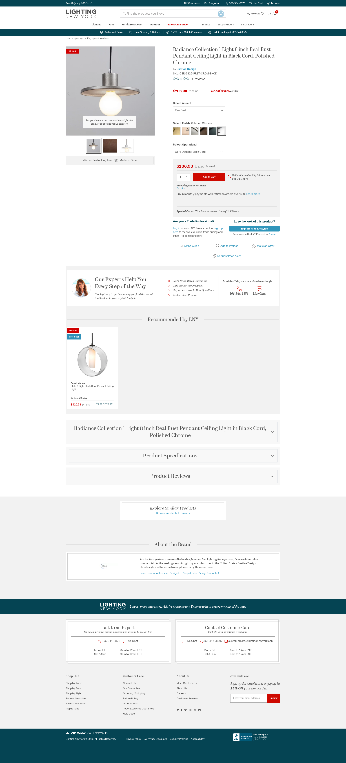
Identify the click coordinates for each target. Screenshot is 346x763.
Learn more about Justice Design (159, 573)
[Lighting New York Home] (81, 14)
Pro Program (211, 3)
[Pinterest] (178, 710)
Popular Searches (76, 698)
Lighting (78, 38)
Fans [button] (111, 24)
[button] (273, 3)
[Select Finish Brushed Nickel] (195, 131)
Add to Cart (209, 177)
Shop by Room (74, 683)
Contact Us (129, 683)
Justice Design (186, 69)
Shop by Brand (74, 688)
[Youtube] (195, 710)
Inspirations (72, 708)
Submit (274, 698)
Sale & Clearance (75, 703)
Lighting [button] (96, 24)
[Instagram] (190, 710)
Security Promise (179, 739)
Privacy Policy (133, 739)
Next (152, 93)
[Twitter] (185, 710)
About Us (182, 688)
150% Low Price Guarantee (138, 708)
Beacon (272, 234)
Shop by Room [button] (226, 24)
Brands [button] (206, 24)
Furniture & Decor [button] (132, 24)
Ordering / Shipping (134, 693)
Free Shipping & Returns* (79, 3)
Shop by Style (73, 693)
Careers (181, 693)
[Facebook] (181, 710)
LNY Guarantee (191, 3)
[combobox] (173, 14)
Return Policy (130, 698)
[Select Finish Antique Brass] (177, 131)
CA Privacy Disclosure (155, 739)
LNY (69, 38)
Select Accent (182, 103)
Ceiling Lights (91, 38)
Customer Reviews (187, 698)
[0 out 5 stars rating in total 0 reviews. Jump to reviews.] (105, 403)
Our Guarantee (131, 688)
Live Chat (257, 3)
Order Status (130, 703)
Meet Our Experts (187, 683)
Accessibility (198, 739)
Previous (68, 93)
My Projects (254, 13)
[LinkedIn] (199, 710)
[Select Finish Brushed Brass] (186, 131)
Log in (176, 228)
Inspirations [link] (247, 24)
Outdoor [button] (155, 24)
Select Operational (185, 144)
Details (234, 90)
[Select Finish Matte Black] (213, 131)
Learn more (253, 194)
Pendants (104, 38)
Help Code (129, 714)
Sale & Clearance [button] (177, 24)
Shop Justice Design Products (200, 573)
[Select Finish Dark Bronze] (204, 131)
